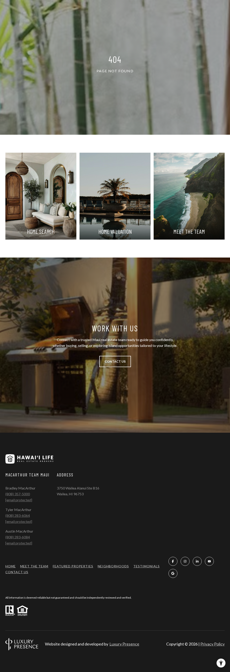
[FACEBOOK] (172, 561)
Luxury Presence (124, 643)
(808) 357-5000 (17, 494)
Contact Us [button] (115, 361)
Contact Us (16, 572)
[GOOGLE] (172, 573)
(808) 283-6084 (17, 537)
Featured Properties (73, 566)
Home (10, 566)
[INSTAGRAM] (185, 561)
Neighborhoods (113, 566)
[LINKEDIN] (197, 561)
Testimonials (146, 566)
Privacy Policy (212, 643)
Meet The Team (34, 566)
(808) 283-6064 (17, 515)
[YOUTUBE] (209, 561)
